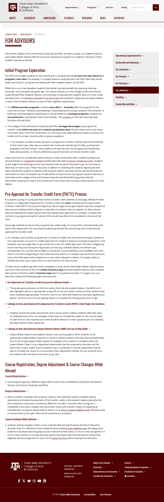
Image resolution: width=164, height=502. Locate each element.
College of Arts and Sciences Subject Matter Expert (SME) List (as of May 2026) (47, 328)
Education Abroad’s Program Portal (41, 98)
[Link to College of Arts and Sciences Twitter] (23, 480)
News (103, 18)
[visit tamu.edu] (13, 7)
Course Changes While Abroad (20, 419)
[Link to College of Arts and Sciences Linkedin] (44, 480)
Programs (91, 7)
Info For (109, 7)
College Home (11, 34)
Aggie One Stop (59, 438)
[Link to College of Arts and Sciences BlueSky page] (29, 480)
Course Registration (15, 376)
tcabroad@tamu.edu (77, 428)
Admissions (49, 18)
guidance (67, 117)
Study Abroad (25, 34)
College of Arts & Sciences (29, 8)
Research (87, 18)
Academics (29, 18)
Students (69, 18)
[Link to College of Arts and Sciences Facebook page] (19, 480)
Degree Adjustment (15, 391)
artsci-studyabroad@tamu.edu (75, 410)
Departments (71, 7)
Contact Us (69, 469)
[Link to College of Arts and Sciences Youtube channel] (39, 480)
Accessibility (90, 494)
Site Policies (105, 494)
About (12, 18)
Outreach (119, 18)
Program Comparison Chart (79, 161)
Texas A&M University (33, 3)
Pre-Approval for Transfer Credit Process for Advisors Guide (38, 282)
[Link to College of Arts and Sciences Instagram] (34, 480)
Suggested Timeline (33, 161)
